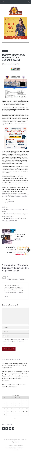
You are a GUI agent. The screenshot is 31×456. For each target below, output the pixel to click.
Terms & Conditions (11, 447)
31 (4, 414)
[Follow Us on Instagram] (10, 428)
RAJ (8, 277)
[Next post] (28, 250)
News (5, 51)
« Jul (15, 418)
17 (4, 408)
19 (11, 408)
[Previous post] (2, 236)
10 (4, 406)
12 (11, 406)
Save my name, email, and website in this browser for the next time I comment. (16, 342)
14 (19, 406)
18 (7, 408)
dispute (18, 209)
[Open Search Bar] (29, 2)
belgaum (7, 209)
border (13, 209)
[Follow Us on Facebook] (3, 428)
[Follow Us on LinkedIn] (13, 428)
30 (26, 411)
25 (8, 411)
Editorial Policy (21, 447)
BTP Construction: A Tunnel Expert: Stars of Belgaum (20, 236)
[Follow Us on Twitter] (6, 428)
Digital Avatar (15, 442)
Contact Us (15, 450)
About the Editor (18, 445)
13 (15, 406)
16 (26, 406)
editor (8, 64)
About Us (10, 445)
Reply (6, 296)
